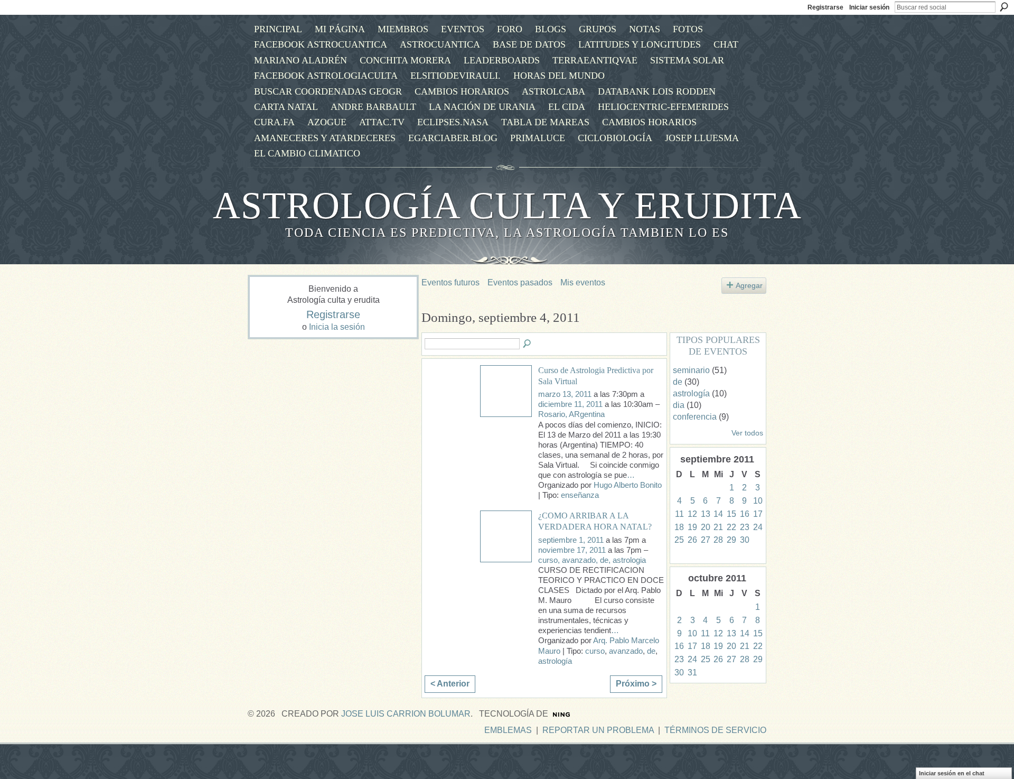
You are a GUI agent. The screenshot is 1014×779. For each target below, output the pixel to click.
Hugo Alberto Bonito (628, 485)
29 (731, 539)
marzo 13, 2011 (565, 394)
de (651, 651)
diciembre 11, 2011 (570, 404)
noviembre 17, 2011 (572, 550)
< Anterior (450, 683)
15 (731, 513)
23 (744, 527)
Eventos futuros (450, 282)
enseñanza (580, 495)
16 (744, 513)
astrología (555, 661)
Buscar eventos (527, 344)
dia (678, 405)
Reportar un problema (598, 730)
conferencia (695, 416)
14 (718, 513)
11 (679, 513)
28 (718, 539)
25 (679, 539)
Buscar (1004, 7)
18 (679, 527)
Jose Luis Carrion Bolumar (406, 713)
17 (758, 513)
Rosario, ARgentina (571, 414)
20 (705, 527)
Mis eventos (582, 282)
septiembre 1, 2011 (571, 540)
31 (692, 672)
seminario (691, 370)
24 (758, 527)
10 (758, 500)
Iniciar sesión (869, 7)
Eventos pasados (519, 282)
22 (731, 527)
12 (692, 513)
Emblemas (508, 730)
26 (692, 539)
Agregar (749, 285)
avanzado (626, 651)
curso (595, 651)
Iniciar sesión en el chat (951, 773)
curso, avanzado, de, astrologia (592, 560)
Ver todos (747, 433)
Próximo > (636, 683)
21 (718, 527)
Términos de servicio (715, 730)
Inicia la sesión (337, 326)
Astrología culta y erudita (507, 205)
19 (692, 527)
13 (705, 513)
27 (705, 539)
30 (744, 539)
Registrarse (825, 7)
